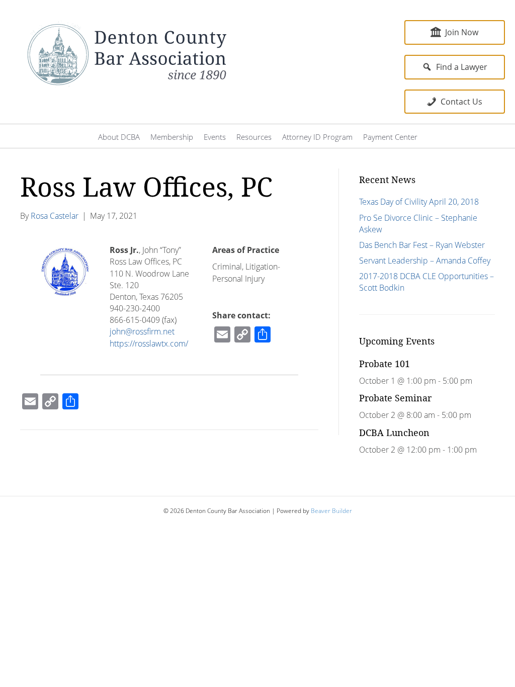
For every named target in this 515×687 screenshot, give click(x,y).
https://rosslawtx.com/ (149, 343)
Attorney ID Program (317, 137)
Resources (254, 137)
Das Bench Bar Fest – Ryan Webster (422, 244)
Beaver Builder (331, 510)
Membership (171, 137)
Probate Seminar (395, 398)
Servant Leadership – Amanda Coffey (424, 260)
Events (215, 137)
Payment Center (390, 137)
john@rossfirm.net (142, 331)
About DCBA (119, 137)
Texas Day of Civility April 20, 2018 (419, 201)
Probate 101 (384, 364)
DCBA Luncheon (394, 432)
